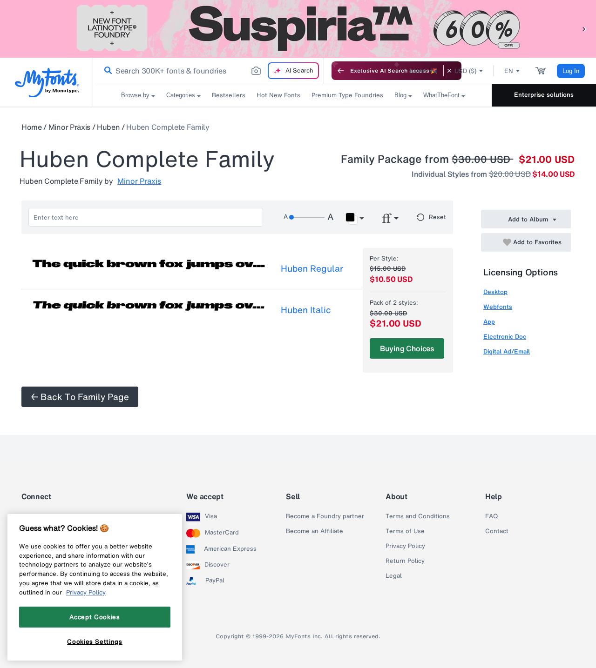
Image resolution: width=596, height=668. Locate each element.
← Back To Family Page (80, 396)
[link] (106, 70)
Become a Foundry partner (325, 516)
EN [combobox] (508, 71)
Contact (496, 531)
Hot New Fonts (278, 95)
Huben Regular (312, 268)
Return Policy (405, 561)
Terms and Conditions (418, 516)
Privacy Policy (405, 546)
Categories (180, 95)
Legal (394, 576)
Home (31, 127)
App (489, 321)
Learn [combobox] (418, 71)
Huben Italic (306, 309)
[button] (584, 29)
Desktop (495, 291)
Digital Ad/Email (506, 351)
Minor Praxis (69, 127)
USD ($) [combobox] (465, 71)
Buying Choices (407, 348)
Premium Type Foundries (347, 95)
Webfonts (497, 306)
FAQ (491, 516)
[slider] (307, 217)
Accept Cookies (94, 616)
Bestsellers (228, 95)
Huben (108, 127)
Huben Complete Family (167, 127)
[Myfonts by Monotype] (47, 83)
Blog (400, 95)
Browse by (135, 95)
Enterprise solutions (544, 94)
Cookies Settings (94, 641)
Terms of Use (405, 531)
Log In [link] (570, 70)
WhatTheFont (441, 95)
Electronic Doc (504, 336)
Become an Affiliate (314, 531)
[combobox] (208, 71)
